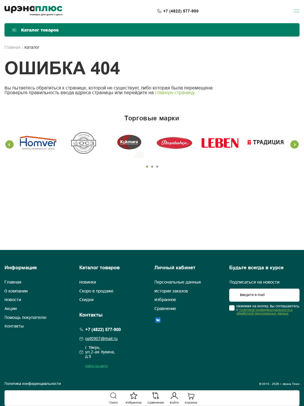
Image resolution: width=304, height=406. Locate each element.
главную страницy (174, 93)
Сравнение (165, 309)
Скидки (86, 300)
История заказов (171, 291)
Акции (10, 309)
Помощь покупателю (25, 318)
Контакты (14, 326)
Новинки (87, 282)
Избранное (165, 300)
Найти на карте (96, 366)
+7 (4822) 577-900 (181, 11)
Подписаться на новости (254, 282)
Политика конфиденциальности (32, 384)
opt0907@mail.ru (101, 339)
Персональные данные (177, 282)
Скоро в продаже (96, 291)
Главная (12, 48)
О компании (16, 291)
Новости (12, 300)
